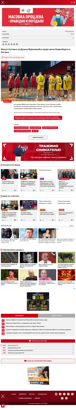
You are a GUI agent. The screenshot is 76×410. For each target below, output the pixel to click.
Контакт (32, 394)
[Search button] (71, 2)
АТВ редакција (69, 31)
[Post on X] (11, 44)
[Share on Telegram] (9, 44)
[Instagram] (64, 394)
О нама (13, 394)
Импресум (22, 394)
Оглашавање (42, 394)
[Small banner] (38, 301)
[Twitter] (68, 394)
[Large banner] (38, 17)
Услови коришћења (25, 398)
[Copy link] (3, 44)
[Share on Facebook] (6, 44)
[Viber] (66, 398)
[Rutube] (72, 394)
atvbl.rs (58, 118)
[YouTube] (56, 394)
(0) (38, 137)
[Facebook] (60, 394)
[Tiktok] (62, 398)
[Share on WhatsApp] (14, 44)
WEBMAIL (37, 398)
